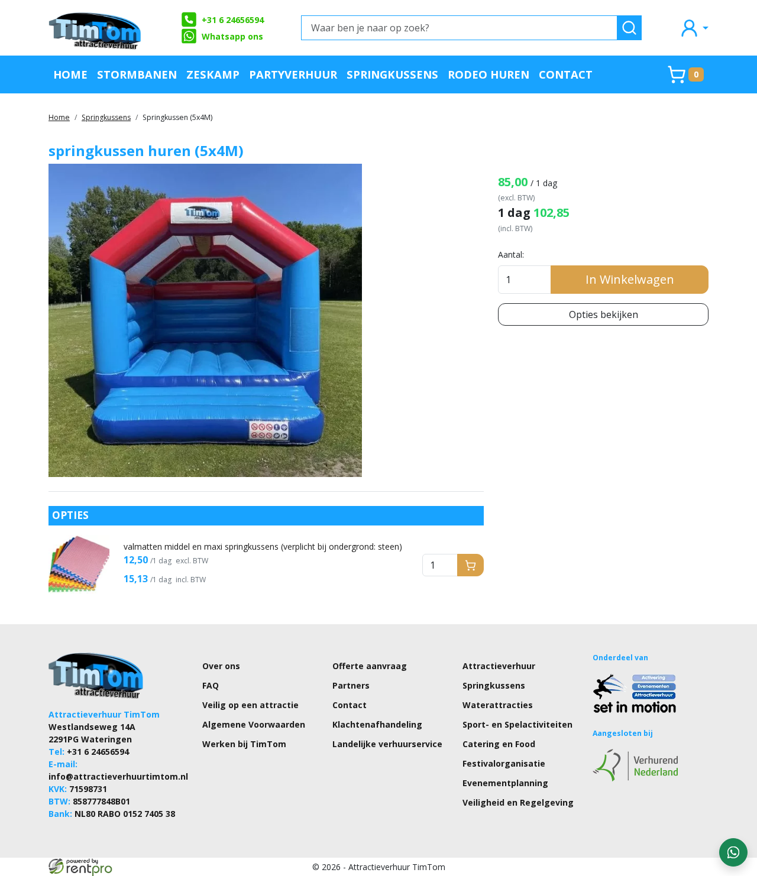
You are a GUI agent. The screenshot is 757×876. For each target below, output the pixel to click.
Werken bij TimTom (244, 744)
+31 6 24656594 (233, 19)
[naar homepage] (95, 28)
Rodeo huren (488, 74)
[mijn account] (694, 27)
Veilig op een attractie (250, 704)
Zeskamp (213, 74)
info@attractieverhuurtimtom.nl (118, 776)
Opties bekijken (603, 314)
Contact (566, 74)
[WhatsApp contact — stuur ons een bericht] (733, 852)
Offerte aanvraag (369, 665)
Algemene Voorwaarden (253, 724)
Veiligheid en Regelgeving (518, 802)
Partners (351, 685)
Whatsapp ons (232, 36)
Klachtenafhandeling (377, 724)
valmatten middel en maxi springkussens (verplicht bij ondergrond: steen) (263, 546)
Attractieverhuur (498, 665)
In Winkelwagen (629, 279)
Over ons (221, 665)
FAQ (210, 685)
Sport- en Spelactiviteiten (517, 724)
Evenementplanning (505, 783)
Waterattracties (497, 704)
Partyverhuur (293, 74)
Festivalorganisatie (503, 763)
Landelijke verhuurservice (387, 744)
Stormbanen (137, 74)
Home (70, 74)
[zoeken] (629, 27)
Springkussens (392, 74)
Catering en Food (498, 744)
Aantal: (511, 254)
